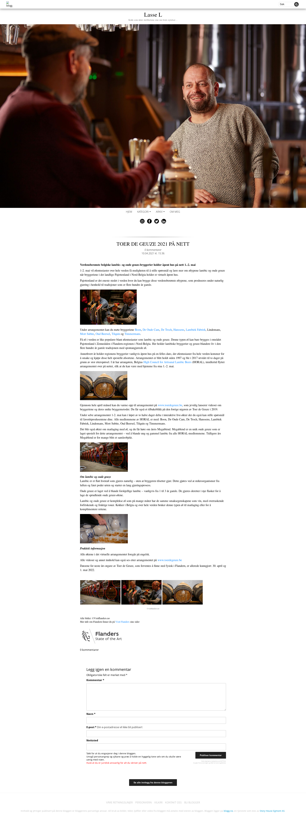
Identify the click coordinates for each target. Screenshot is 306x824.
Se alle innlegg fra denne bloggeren (153, 782)
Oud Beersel (103, 334)
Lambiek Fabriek (196, 330)
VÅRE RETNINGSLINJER (119, 802)
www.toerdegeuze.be (170, 405)
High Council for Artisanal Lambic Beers (167, 362)
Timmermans (132, 334)
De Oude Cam (151, 330)
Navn (90, 714)
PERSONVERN (143, 802)
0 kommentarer (153, 250)
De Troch (166, 330)
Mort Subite (87, 334)
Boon (138, 330)
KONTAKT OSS (173, 802)
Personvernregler (203, 763)
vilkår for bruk (214, 763)
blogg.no (228, 810)
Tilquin (116, 334)
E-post (114, 727)
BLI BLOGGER (192, 802)
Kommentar (95, 680)
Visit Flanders (122, 621)
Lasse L (153, 16)
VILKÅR (158, 802)
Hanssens (178, 330)
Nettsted (92, 740)
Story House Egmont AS (272, 810)
